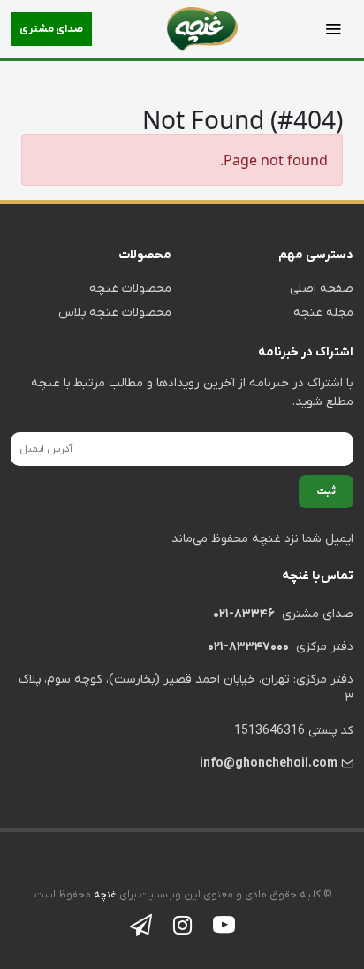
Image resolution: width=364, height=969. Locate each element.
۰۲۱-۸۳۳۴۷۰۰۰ (248, 646)
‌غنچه (104, 895)
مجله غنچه (323, 312)
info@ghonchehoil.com (268, 763)
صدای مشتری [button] (51, 29)
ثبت (326, 491)
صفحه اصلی (321, 288)
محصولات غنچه (130, 288)
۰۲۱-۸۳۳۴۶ (244, 614)
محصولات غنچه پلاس (114, 312)
